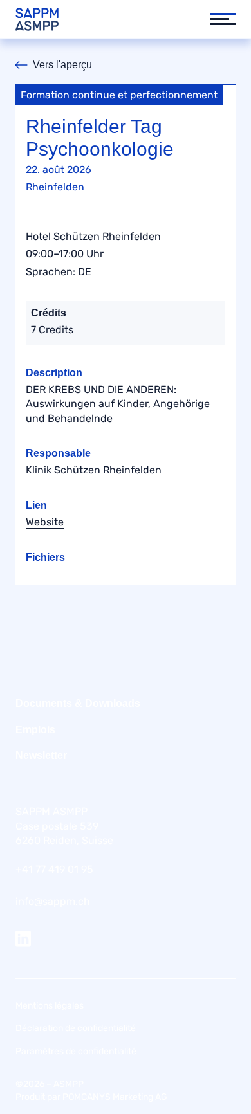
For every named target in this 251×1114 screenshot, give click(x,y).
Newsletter (41, 755)
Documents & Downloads (77, 703)
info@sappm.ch (52, 901)
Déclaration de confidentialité (75, 1028)
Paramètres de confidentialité (75, 1051)
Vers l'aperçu (62, 64)
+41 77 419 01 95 (54, 869)
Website (45, 522)
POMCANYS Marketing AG (114, 1096)
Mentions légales (49, 1005)
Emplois (35, 729)
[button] (216, 19)
